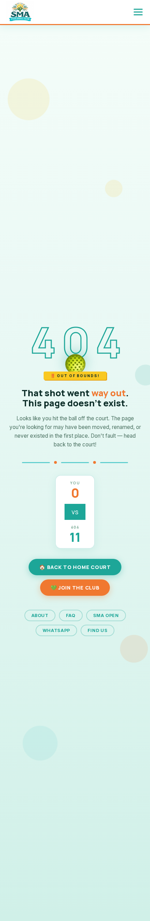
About (39, 615)
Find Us (97, 630)
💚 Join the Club (75, 587)
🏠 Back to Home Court (75, 567)
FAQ (71, 615)
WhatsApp (56, 630)
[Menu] (138, 12)
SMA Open (106, 615)
